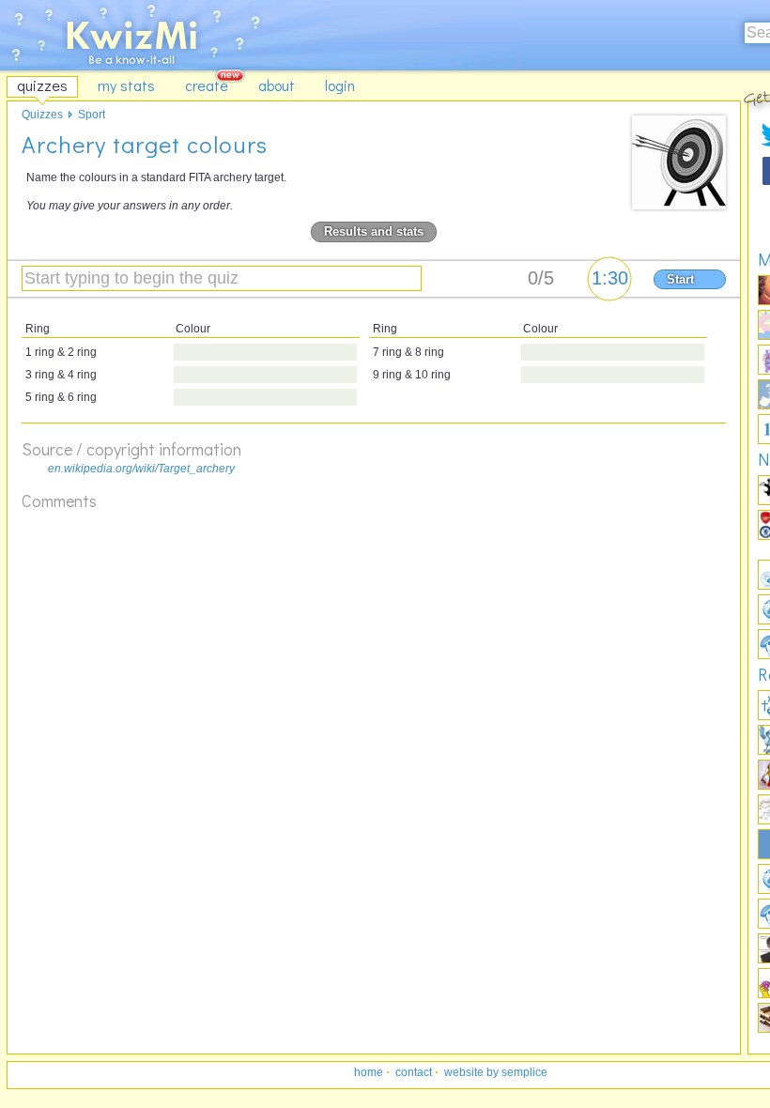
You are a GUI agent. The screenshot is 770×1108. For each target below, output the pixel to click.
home (368, 1072)
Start (680, 279)
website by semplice (495, 1072)
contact (413, 1072)
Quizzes (42, 114)
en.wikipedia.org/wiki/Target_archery (141, 468)
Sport (91, 114)
